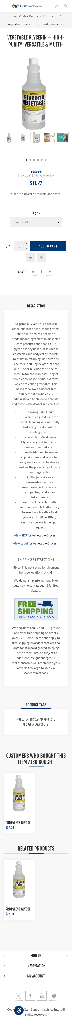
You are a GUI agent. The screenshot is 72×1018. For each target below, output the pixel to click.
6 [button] (45, 160)
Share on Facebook (41, 272)
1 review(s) (24, 175)
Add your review (44, 175)
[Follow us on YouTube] (42, 996)
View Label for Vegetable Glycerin (36, 543)
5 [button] (42, 160)
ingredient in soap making (32, 719)
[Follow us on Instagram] (53, 996)
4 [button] (38, 160)
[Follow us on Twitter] (18, 996)
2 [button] (30, 160)
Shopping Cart (58, 4)
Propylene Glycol (18, 823)
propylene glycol (34, 724)
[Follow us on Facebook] (30, 996)
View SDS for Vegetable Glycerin (36, 535)
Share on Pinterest (49, 272)
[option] (9, 143)
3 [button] (34, 160)
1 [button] (26, 160)
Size (35, 214)
